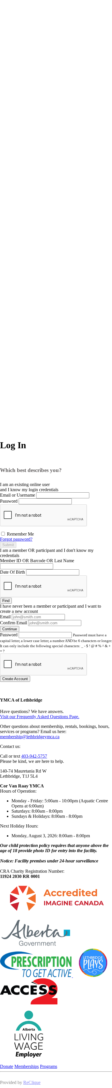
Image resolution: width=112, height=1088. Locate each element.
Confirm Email (13, 622)
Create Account (15, 679)
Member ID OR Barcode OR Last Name (37, 560)
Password (9, 501)
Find (5, 601)
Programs (48, 1066)
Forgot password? (16, 539)
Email (5, 616)
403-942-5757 (34, 756)
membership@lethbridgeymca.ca (29, 736)
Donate (6, 1066)
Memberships (26, 1066)
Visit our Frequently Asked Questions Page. (39, 716)
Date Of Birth (12, 572)
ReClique (31, 1082)
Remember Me (20, 534)
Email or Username (17, 495)
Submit (8, 545)
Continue (9, 629)
